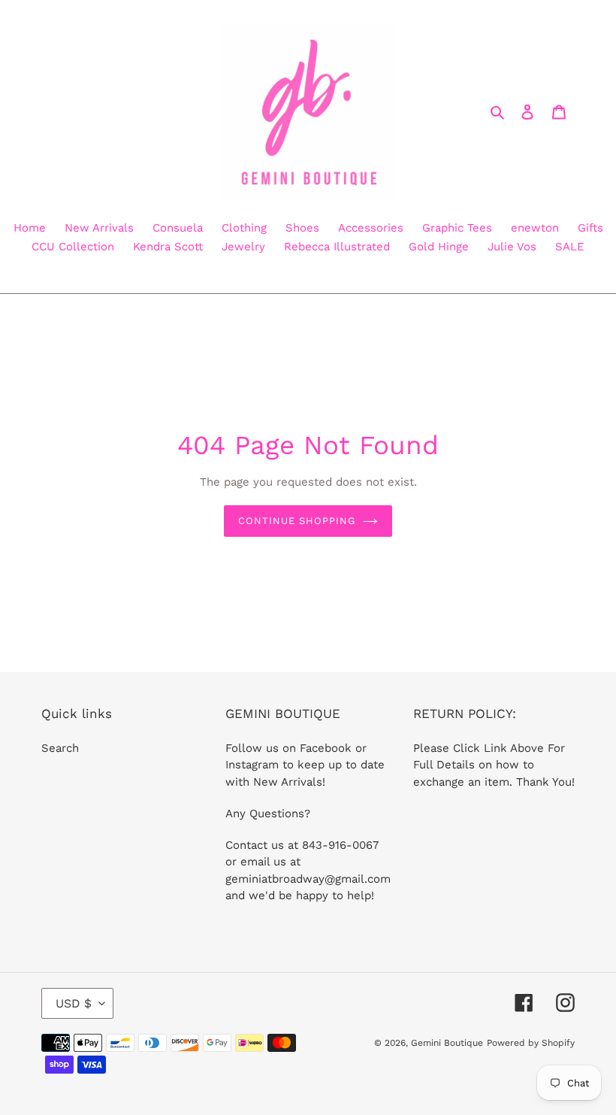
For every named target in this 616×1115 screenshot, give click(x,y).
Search (60, 748)
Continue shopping (297, 520)
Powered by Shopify (531, 1043)
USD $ (74, 1003)
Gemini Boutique (447, 1043)
